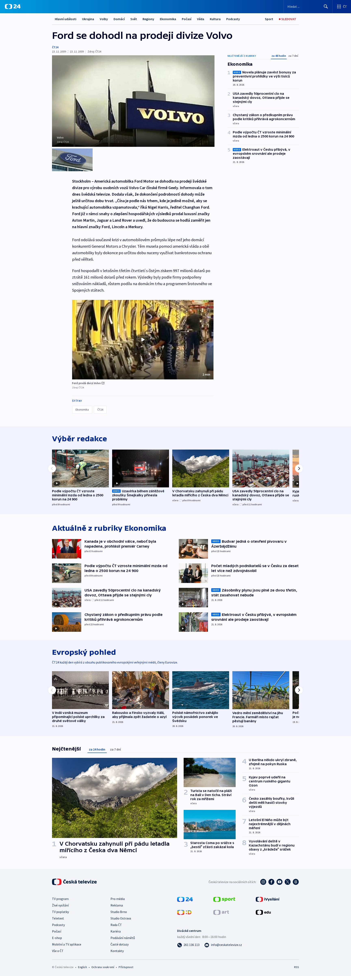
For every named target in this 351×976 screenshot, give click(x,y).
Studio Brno (118, 912)
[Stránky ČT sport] (224, 899)
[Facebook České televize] (271, 882)
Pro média (117, 899)
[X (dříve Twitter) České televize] (287, 882)
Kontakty (117, 951)
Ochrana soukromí (102, 967)
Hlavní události (65, 19)
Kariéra (115, 931)
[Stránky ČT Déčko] (184, 912)
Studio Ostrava (120, 918)
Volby (104, 19)
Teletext (58, 918)
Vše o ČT (58, 951)
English (82, 967)
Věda (200, 19)
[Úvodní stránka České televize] (75, 882)
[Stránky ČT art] (221, 912)
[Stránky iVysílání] (268, 899)
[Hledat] (325, 6)
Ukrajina (88, 19)
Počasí (186, 19)
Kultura (215, 19)
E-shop (57, 938)
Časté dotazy (119, 944)
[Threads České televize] (295, 882)
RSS (296, 967)
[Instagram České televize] (263, 882)
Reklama (116, 905)
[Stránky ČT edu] (263, 912)
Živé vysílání (60, 905)
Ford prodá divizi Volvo (86, 383)
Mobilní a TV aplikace (66, 944)
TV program (60, 899)
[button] (142, 340)
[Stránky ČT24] (185, 899)
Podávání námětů (122, 938)
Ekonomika (168, 19)
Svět (133, 19)
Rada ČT (116, 925)
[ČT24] (13, 6)
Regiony (148, 19)
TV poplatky (60, 912)
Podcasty (233, 19)
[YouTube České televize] (279, 882)
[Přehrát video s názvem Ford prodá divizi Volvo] (142, 339)
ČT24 (55, 47)
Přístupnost (126, 967)
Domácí (119, 19)
